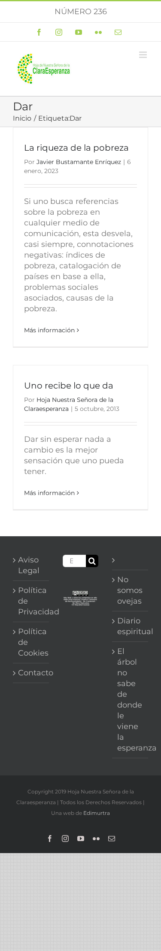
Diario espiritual (130, 626)
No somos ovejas (130, 590)
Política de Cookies (31, 642)
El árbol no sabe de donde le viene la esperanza (130, 700)
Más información (49, 330)
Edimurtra (96, 813)
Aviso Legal (28, 565)
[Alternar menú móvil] (143, 54)
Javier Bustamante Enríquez (78, 162)
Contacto (31, 673)
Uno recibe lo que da (68, 385)
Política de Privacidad (31, 601)
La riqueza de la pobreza (76, 148)
